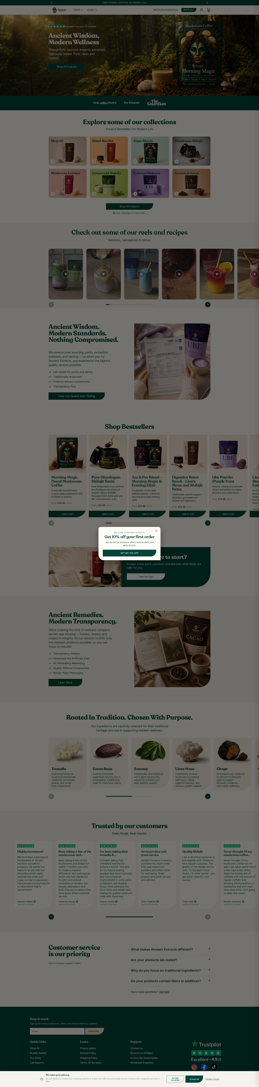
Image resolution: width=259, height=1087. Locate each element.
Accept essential (175, 1079)
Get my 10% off (129, 553)
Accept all (194, 1079)
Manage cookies (212, 1079)
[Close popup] (156, 530)
